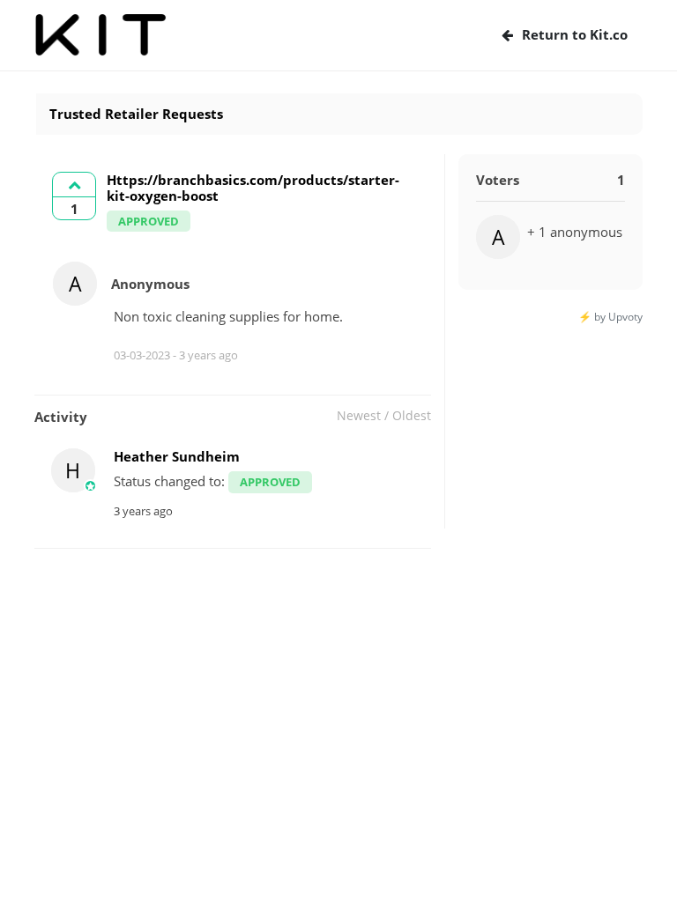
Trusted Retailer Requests (136, 113)
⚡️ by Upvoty (610, 316)
